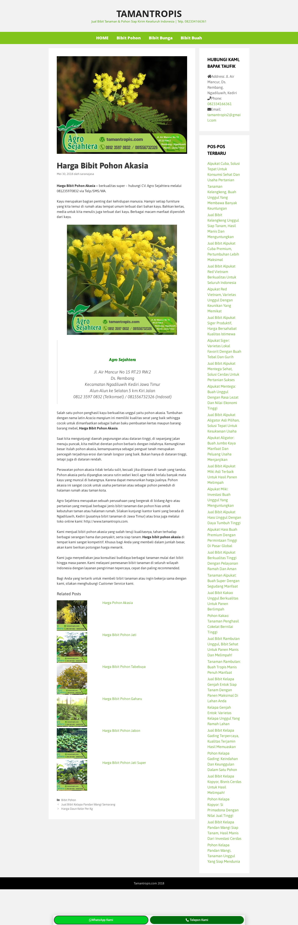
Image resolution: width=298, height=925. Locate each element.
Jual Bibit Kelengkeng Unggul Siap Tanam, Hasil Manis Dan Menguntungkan (223, 226)
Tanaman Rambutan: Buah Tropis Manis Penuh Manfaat (224, 667)
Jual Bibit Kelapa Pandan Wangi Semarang (88, 804)
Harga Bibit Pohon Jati (119, 635)
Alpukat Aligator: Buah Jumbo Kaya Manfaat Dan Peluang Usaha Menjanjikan (221, 449)
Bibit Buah (191, 38)
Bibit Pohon (129, 38)
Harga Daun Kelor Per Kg (77, 808)
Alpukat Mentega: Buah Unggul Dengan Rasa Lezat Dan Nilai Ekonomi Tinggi (222, 397)
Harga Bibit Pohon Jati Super (124, 763)
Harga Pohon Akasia (117, 603)
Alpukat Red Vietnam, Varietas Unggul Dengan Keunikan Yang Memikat (221, 300)
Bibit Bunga (161, 38)
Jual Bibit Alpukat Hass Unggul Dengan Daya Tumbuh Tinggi (224, 517)
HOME (102, 38)
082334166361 (219, 104)
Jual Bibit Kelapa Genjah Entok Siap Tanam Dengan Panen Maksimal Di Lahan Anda (222, 690)
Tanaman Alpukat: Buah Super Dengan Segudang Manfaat (223, 580)
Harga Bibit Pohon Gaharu (122, 699)
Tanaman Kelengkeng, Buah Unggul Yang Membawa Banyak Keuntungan (222, 197)
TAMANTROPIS (149, 13)
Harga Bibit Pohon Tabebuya (124, 667)
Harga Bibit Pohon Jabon (121, 731)
